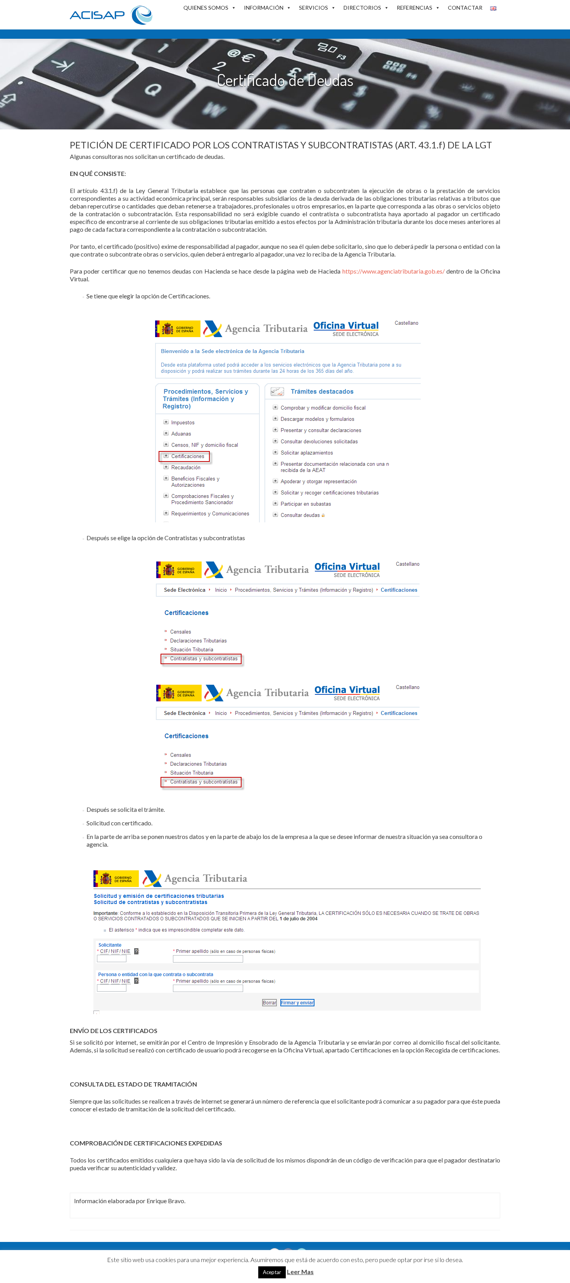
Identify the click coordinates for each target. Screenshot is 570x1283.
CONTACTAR (465, 7)
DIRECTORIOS (362, 7)
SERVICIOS (313, 7)
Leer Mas (300, 1271)
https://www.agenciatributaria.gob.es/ (393, 271)
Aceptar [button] (272, 1272)
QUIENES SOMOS (205, 7)
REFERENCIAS (414, 7)
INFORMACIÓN (263, 7)
